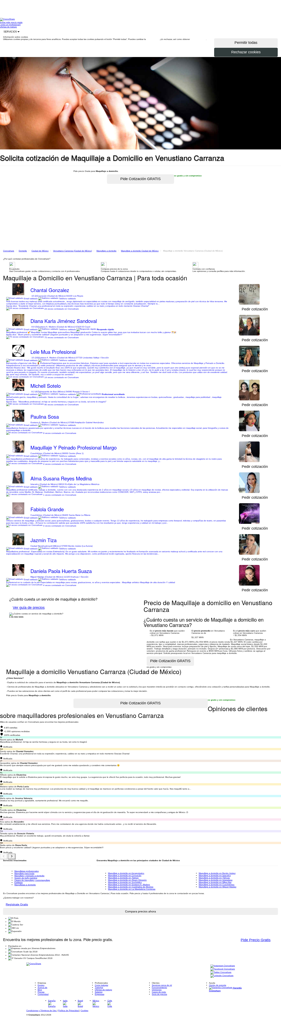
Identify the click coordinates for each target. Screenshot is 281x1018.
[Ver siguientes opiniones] (11, 856)
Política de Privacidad (68, 1010)
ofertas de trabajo (8, 27)
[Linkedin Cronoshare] (221, 976)
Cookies (84, 1010)
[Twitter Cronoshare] (220, 972)
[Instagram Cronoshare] (222, 966)
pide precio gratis (14, 22)
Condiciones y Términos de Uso (41, 1010)
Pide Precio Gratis (256, 940)
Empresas (99, 994)
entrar (3, 22)
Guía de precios (159, 994)
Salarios (98, 992)
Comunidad (43, 994)
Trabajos (99, 987)
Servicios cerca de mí (162, 985)
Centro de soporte (217, 985)
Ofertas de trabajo (103, 990)
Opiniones (156, 990)
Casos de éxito (159, 992)
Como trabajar (101, 985)
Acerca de (42, 987)
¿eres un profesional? (10, 24)
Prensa (41, 992)
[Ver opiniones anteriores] (3, 856)
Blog (40, 990)
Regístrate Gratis (17, 904)
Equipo (41, 985)
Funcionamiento (159, 987)
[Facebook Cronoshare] (222, 969)
